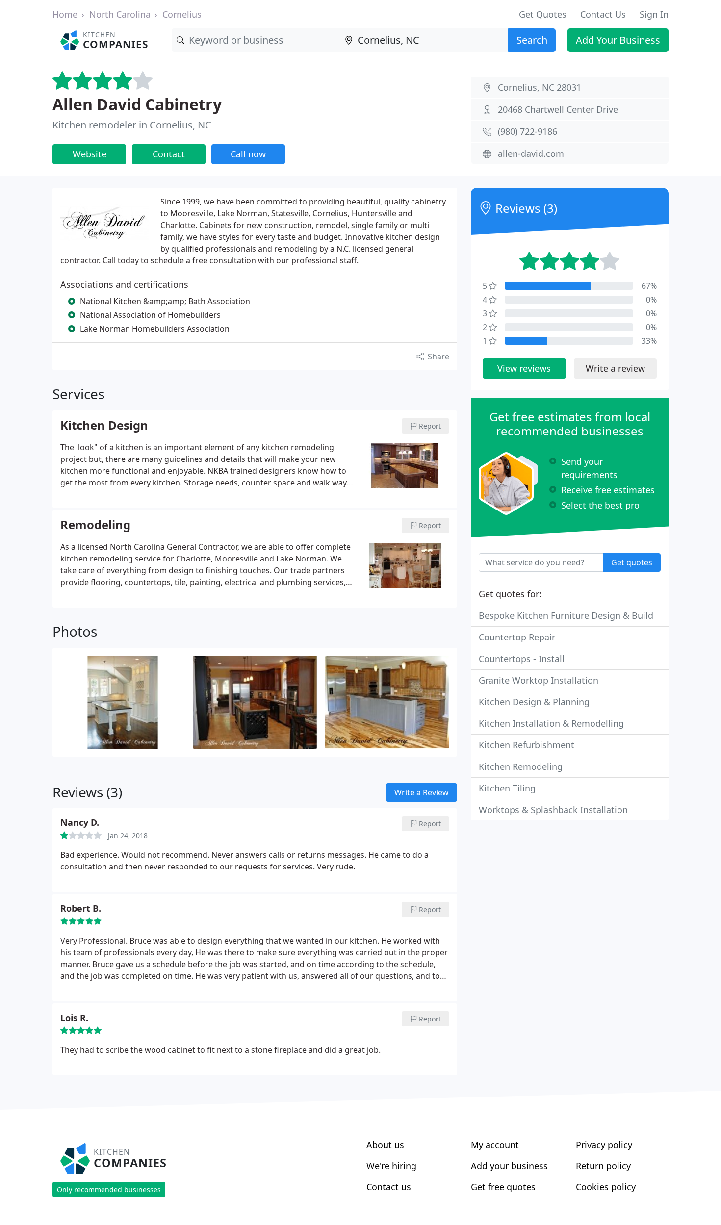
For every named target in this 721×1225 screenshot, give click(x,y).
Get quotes (631, 562)
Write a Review (421, 792)
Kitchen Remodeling (521, 766)
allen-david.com (531, 153)
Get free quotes (503, 1187)
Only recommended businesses (109, 1189)
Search (531, 40)
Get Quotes (542, 14)
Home (64, 14)
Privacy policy (604, 1144)
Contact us (388, 1187)
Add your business (509, 1166)
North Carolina (120, 14)
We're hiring (391, 1166)
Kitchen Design (104, 425)
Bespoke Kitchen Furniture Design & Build (566, 615)
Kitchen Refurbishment (526, 745)
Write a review (615, 368)
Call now (248, 154)
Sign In (654, 14)
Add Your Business (618, 40)
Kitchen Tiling (507, 788)
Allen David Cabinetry (137, 104)
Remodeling (95, 525)
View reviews (524, 368)
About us (385, 1144)
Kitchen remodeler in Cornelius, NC (131, 124)
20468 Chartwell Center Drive (558, 109)
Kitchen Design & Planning (534, 702)
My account (495, 1144)
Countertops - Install (522, 658)
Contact (169, 154)
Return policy (603, 1166)
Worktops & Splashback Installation (553, 810)
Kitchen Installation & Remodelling (551, 723)
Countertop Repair (517, 637)
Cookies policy (606, 1187)
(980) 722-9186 (527, 131)
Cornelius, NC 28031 (539, 87)
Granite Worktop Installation (538, 680)
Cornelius (182, 14)
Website (89, 154)
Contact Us (603, 14)
